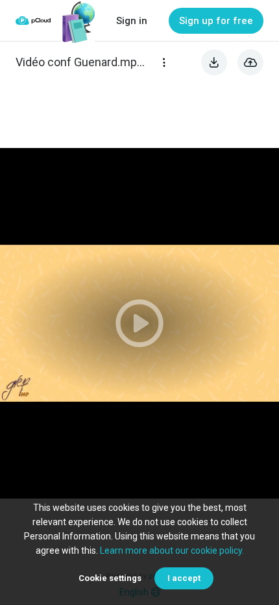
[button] (139, 323)
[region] (139, 323)
